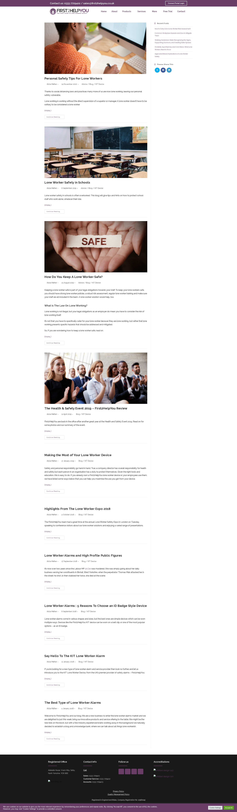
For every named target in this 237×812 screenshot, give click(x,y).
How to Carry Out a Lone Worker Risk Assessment (173, 29)
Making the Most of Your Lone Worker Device (77, 455)
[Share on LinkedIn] (169, 70)
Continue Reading (55, 116)
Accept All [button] (228, 808)
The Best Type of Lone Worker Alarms (72, 702)
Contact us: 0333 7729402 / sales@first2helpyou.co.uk (82, 3)
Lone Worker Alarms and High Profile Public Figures (83, 555)
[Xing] (127, 771)
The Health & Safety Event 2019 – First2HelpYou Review (85, 408)
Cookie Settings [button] (215, 808)
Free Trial (167, 11)
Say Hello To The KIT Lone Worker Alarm (74, 656)
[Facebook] (121, 771)
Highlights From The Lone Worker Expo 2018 (77, 509)
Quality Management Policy (118, 794)
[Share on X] (157, 70)
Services (142, 11)
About (114, 11)
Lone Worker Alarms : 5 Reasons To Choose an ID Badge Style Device (95, 606)
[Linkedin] (140, 771)
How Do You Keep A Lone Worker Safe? (73, 277)
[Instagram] (134, 771)
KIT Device (99, 84)
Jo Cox (88, 569)
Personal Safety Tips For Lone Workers (73, 78)
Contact (181, 11)
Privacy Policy (118, 791)
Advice (84, 84)
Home (104, 11)
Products (126, 11)
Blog (91, 84)
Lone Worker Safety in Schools (67, 182)
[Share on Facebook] (163, 70)
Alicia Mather (52, 84)
